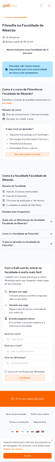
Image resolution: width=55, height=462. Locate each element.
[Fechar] (50, 187)
